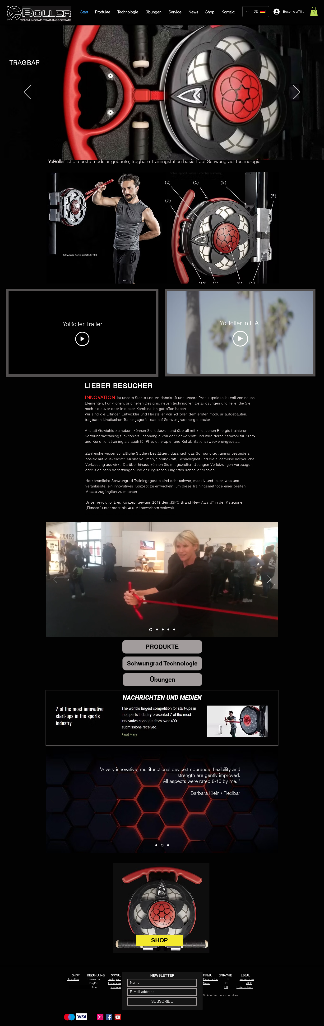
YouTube (116, 987)
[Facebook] (109, 1017)
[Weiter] (296, 92)
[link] (314, 11)
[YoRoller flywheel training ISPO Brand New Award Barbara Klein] (150, 630)
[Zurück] (27, 92)
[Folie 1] (156, 845)
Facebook (114, 983)
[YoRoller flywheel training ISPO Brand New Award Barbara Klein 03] (163, 630)
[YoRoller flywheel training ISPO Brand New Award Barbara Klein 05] (174, 630)
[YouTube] (118, 1017)
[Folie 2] (161, 845)
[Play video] (82, 339)
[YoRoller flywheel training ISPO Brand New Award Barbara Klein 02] (156, 629)
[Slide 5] (171, 148)
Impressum (247, 979)
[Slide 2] (157, 148)
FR (226, 987)
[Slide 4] (166, 147)
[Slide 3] (161, 148)
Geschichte (210, 979)
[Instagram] (100, 1017)
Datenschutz (244, 987)
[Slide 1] (153, 148)
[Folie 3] (167, 845)
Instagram (114, 979)
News (206, 983)
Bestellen (73, 979)
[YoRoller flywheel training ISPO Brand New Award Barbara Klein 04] (168, 630)
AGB (249, 983)
